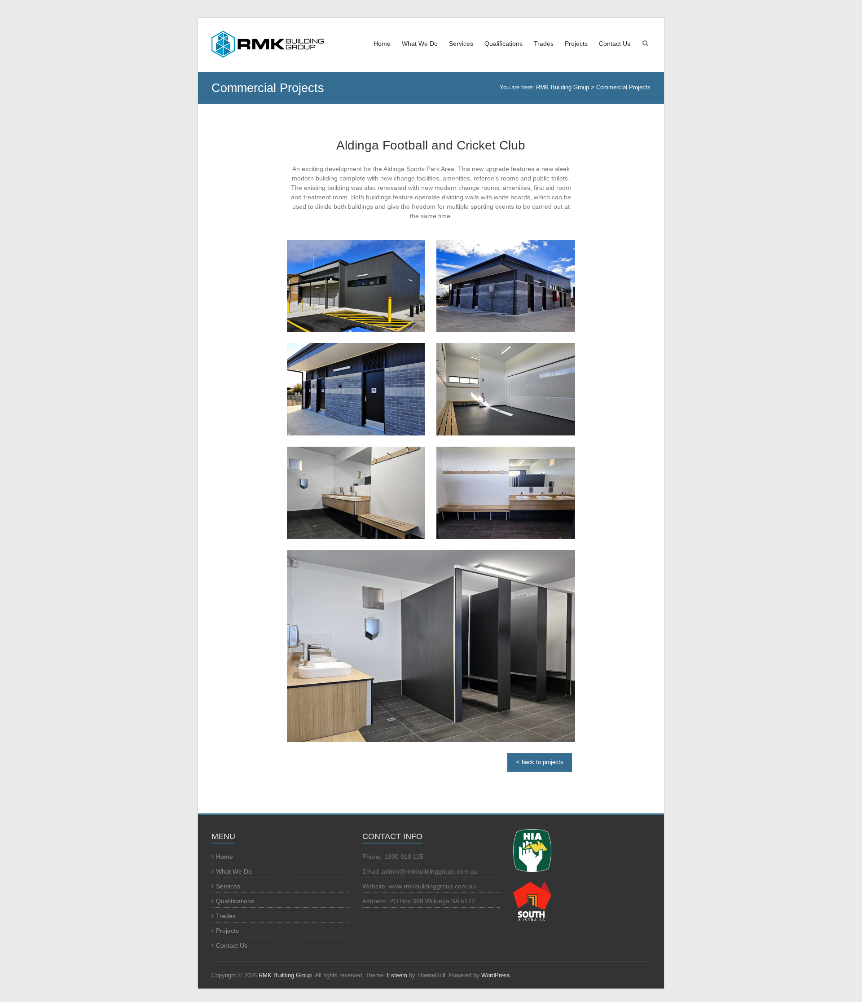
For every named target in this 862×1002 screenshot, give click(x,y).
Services (461, 43)
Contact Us (614, 43)
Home (382, 43)
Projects (576, 43)
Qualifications (503, 43)
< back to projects (539, 762)
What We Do (420, 43)
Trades (544, 43)
